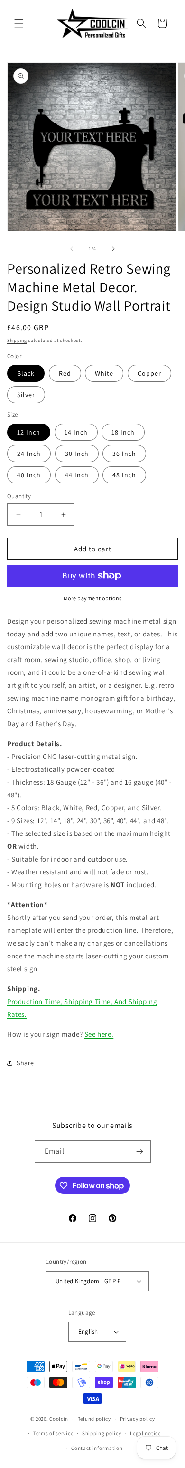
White (104, 373)
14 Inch (76, 432)
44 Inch (77, 475)
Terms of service (53, 1433)
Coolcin (58, 1418)
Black (26, 373)
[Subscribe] (140, 1151)
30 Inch (77, 453)
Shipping (17, 340)
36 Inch (124, 453)
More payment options (93, 598)
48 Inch (124, 475)
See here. (98, 1034)
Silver (26, 394)
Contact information (96, 1448)
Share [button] (25, 1063)
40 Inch (29, 475)
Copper (149, 373)
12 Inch (28, 432)
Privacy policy (137, 1418)
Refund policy (94, 1418)
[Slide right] (113, 248)
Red (65, 373)
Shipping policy (101, 1433)
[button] (19, 23)
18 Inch (123, 432)
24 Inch (29, 453)
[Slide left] (71, 248)
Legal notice (145, 1433)
